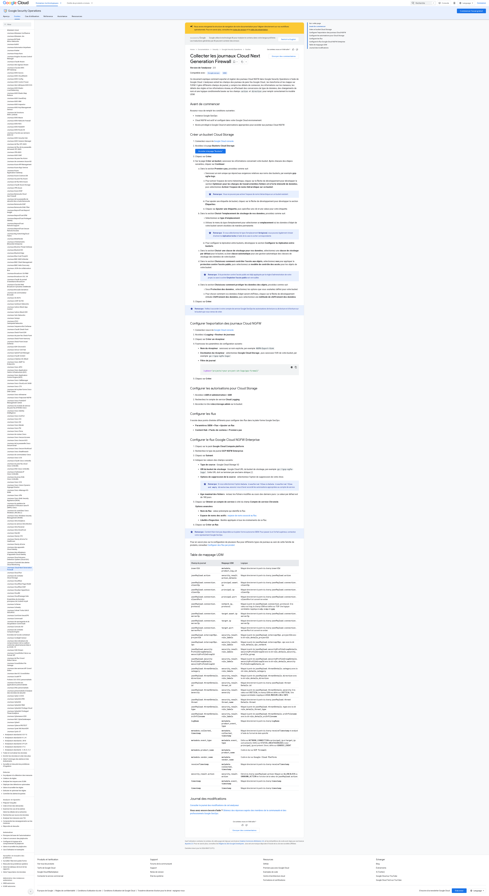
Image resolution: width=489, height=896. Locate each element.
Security (215, 49)
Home (192, 49)
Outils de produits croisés (78, 3)
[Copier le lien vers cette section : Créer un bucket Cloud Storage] (236, 134)
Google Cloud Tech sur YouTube (389, 880)
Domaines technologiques (47, 3)
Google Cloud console (224, 141)
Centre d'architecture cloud (274, 876)
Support (153, 868)
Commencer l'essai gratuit (471, 11)
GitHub (266, 864)
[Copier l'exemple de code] (296, 367)
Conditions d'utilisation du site (89, 891)
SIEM (224, 73)
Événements (381, 868)
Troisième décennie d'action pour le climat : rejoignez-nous (161, 891)
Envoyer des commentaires (284, 56)
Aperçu (6, 16)
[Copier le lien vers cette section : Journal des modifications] (228, 799)
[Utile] (293, 49)
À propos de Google (45, 891)
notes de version (239, 30)
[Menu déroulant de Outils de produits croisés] (93, 3)
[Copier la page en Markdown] (242, 62)
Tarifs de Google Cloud (46, 868)
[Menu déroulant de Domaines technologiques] (61, 3)
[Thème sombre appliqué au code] (292, 367)
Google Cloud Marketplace (47, 872)
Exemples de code (270, 872)
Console (445, 3)
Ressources (77, 16)
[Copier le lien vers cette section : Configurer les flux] (218, 414)
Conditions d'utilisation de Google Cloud (119, 891)
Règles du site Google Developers (231, 844)
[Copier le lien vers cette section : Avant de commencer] (222, 104)
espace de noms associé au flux (242, 515)
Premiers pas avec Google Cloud (276, 868)
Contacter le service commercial (50, 876)
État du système (156, 876)
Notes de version (157, 872)
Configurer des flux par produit (221, 545)
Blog (378, 864)
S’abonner (459, 891)
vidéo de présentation (259, 30)
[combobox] (423, 3)
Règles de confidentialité (65, 891)
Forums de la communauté (161, 864)
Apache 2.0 (189, 844)
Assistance (62, 16)
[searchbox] (17, 24)
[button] (16, 734)
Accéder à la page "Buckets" (210, 151)
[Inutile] (297, 49)
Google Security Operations (24, 10)
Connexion (481, 3)
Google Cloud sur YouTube (386, 876)
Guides (17, 16)
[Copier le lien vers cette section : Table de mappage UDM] (226, 555)
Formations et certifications (274, 880)
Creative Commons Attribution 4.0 (252, 841)
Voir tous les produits (45, 864)
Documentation (203, 49)
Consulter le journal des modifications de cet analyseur (214, 805)
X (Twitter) (380, 872)
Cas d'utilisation (32, 16)
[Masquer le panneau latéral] (30, 891)
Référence (48, 16)
